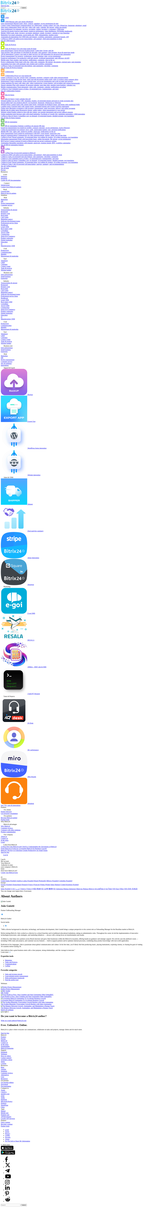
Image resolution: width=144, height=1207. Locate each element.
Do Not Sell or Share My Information (17, 1141)
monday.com (5, 1094)
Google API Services (8, 1118)
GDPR (7, 1135)
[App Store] (7, 1149)
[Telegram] (7, 1173)
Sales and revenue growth (13, 974)
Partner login (5, 1126)
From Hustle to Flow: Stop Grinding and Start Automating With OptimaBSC (26, 996)
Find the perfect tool (11, 980)
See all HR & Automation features (12, 145)
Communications (10, 964)
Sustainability (5, 1046)
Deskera (3, 1103)
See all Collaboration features (10, 91)
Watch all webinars (7, 1010)
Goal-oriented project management (16, 976)
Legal (7, 1130)
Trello (3, 1098)
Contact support (6, 1058)
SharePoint (4, 1105)
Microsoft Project (6, 1101)
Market (3, 1111)
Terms (7, 1132)
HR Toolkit (4, 993)
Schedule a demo (6, 1060)
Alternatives (5, 1075)
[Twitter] (7, 1167)
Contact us (4, 1043)
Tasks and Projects (11, 962)
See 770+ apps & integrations (10, 805)
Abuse (7, 1139)
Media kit (4, 1041)
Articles (3, 1069)
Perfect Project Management (10, 989)
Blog (2, 1067)
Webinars (4, 1054)
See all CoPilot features (8, 166)
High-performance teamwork (14, 978)
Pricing (3, 170)
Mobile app (4, 1113)
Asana (3, 1090)
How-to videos (6, 1056)
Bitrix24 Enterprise (7, 1048)
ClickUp (4, 1092)
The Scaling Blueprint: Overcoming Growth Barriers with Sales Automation (26, 1004)
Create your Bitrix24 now (9, 873)
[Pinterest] (7, 1195)
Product (3, 1037)
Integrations (5, 365)
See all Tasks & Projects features (11, 68)
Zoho (2, 1096)
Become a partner (7, 1124)
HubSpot (4, 1099)
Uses (2, 1077)
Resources (4, 1079)
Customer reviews (7, 1073)
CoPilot (7, 966)
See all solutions (6, 363)
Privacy (7, 1133)
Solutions (4, 1071)
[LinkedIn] (7, 1190)
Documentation (6, 1086)
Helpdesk (4, 1052)
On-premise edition (7, 1082)
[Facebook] (6, 1161)
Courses (3, 1063)
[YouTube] (8, 1178)
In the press (4, 1044)
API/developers (6, 1117)
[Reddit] (7, 1201)
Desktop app (5, 1115)
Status (3, 1062)
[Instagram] (7, 1184)
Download (4, 1084)
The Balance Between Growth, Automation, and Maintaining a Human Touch (27, 1008)
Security (8, 1137)
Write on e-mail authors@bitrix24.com (13, 1020)
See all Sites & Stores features (11, 118)
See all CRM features (8, 41)
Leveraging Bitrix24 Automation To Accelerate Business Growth (22, 1000)
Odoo (3, 1107)
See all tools (5, 168)
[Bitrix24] (10, 4)
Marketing (8, 960)
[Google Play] (8, 1154)
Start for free (5, 6)
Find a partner (5, 1122)
